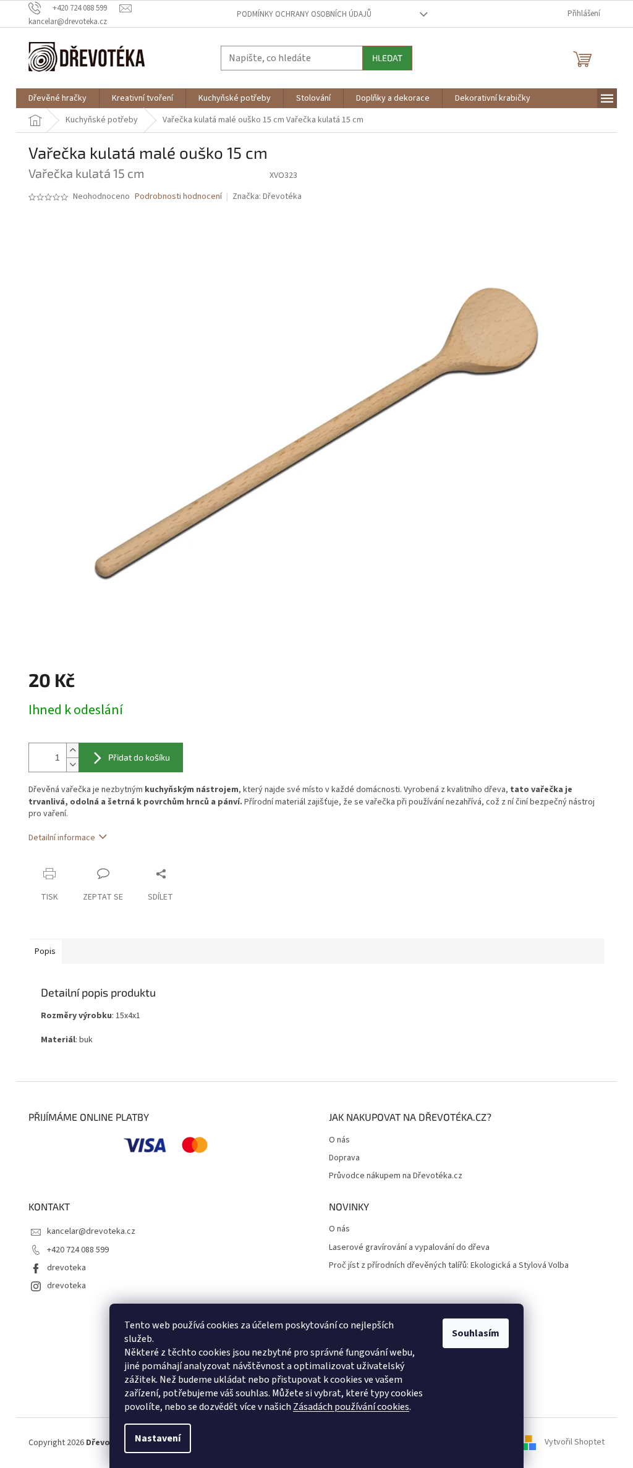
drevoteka (66, 1268)
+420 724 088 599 (78, 1250)
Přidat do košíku (139, 757)
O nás (339, 1140)
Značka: (267, 196)
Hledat (387, 58)
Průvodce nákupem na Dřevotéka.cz (395, 1176)
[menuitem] (57, 98)
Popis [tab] (45, 951)
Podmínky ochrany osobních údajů (304, 14)
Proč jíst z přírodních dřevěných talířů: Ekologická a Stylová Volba (449, 1266)
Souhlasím (475, 1333)
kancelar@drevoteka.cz (91, 1231)
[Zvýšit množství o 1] (72, 750)
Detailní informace (61, 838)
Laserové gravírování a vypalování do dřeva (409, 1248)
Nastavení (158, 1438)
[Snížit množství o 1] (72, 764)
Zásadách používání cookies (351, 1407)
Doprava (344, 1158)
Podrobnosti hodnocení (178, 197)
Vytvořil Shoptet (575, 1442)
